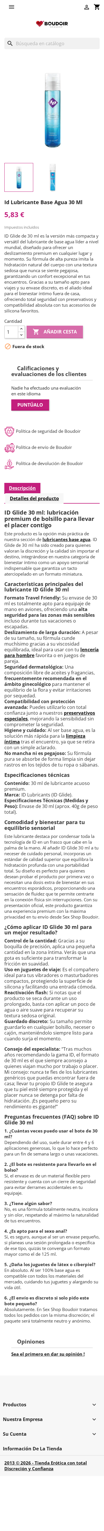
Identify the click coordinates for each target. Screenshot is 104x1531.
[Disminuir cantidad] (21, 335)
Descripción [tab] (22, 488)
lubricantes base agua (66, 539)
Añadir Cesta (55, 331)
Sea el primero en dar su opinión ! (48, 1354)
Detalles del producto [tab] (34, 498)
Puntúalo (30, 405)
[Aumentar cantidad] (21, 329)
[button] (13, 7)
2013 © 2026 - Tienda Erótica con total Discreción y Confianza (45, 1465)
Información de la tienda (32, 1448)
